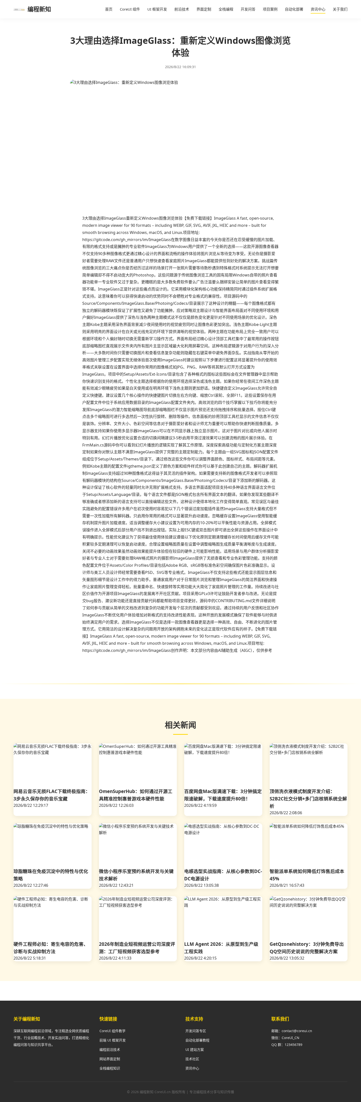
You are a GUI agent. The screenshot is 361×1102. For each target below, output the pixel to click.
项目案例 (270, 9)
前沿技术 (181, 9)
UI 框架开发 (157, 9)
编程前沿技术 (109, 1049)
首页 (108, 9)
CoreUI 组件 (130, 9)
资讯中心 (318, 9)
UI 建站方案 (194, 1049)
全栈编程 (226, 9)
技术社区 (192, 1058)
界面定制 (203, 9)
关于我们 (340, 9)
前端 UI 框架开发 (112, 1040)
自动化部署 (294, 9)
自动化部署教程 (197, 1040)
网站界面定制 (109, 1058)
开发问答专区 (195, 1030)
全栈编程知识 (109, 1068)
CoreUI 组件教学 (112, 1030)
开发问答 (248, 9)
